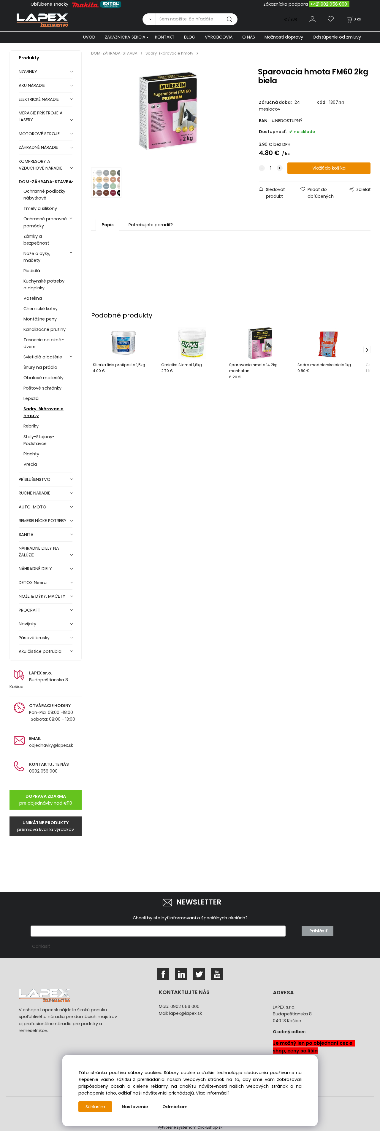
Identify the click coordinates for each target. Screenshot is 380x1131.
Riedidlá (31, 271)
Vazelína (32, 298)
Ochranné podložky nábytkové (44, 194)
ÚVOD (89, 37)
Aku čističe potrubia (40, 651)
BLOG (189, 37)
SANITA (26, 534)
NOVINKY (28, 72)
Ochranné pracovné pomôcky (45, 222)
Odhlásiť (41, 946)
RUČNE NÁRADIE (34, 493)
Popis (108, 225)
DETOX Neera (33, 583)
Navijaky (27, 624)
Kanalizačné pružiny (44, 329)
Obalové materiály (43, 378)
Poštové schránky (42, 388)
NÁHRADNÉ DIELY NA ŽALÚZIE (39, 551)
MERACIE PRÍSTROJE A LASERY (41, 116)
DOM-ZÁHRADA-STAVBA (45, 182)
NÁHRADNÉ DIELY (35, 569)
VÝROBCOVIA (219, 37)
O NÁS (248, 37)
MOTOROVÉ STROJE (39, 134)
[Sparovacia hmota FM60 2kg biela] (168, 113)
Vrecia (30, 464)
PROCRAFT (29, 610)
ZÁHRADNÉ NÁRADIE (38, 147)
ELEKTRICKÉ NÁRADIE (39, 99)
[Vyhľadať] (149, 19)
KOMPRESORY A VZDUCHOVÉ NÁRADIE (40, 164)
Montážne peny (40, 319)
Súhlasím (95, 1107)
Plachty (31, 454)
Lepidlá (31, 398)
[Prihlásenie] (312, 19)
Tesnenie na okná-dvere (43, 343)
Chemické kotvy (40, 309)
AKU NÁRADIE (32, 85)
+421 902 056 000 (328, 4)
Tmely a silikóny (40, 208)
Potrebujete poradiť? (151, 225)
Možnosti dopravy (284, 37)
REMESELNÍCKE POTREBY (42, 521)
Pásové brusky (34, 638)
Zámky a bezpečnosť (36, 239)
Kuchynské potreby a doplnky (43, 284)
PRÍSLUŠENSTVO (34, 479)
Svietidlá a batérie (42, 357)
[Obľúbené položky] (331, 19)
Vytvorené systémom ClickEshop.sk (190, 1127)
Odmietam (175, 1107)
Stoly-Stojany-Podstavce (39, 440)
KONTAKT (165, 37)
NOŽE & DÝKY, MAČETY (42, 596)
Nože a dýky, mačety (36, 257)
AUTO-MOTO (32, 507)
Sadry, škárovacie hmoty (43, 412)
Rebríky (31, 426)
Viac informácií (212, 1093)
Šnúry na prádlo (40, 367)
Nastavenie (135, 1107)
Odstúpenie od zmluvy (337, 37)
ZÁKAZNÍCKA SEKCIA (125, 37)
